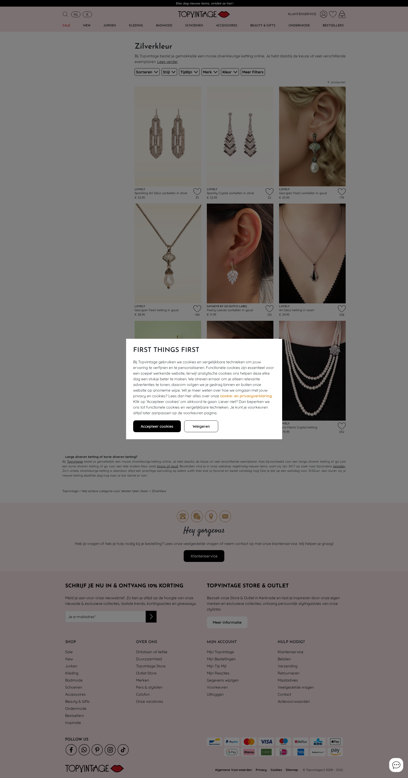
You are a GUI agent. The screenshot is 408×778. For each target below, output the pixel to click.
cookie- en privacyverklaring (246, 395)
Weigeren (201, 426)
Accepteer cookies (157, 426)
